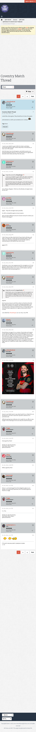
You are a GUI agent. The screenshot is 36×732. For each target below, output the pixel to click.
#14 (33, 508)
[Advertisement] (18, 54)
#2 (33, 143)
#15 (33, 535)
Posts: (7, 107)
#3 (33, 171)
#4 (33, 208)
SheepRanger (12, 312)
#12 (33, 465)
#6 (33, 262)
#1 (33, 111)
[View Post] (23, 175)
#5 (33, 234)
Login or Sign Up (29, 1)
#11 (33, 438)
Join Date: (8, 106)
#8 (33, 329)
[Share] (32, 107)
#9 (33, 360)
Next (32, 96)
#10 (33, 411)
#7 (33, 287)
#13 (33, 485)
